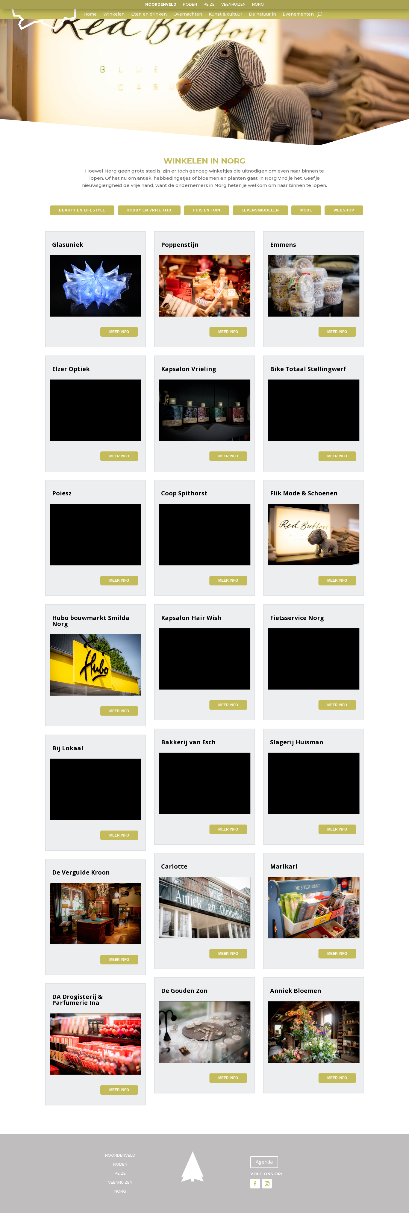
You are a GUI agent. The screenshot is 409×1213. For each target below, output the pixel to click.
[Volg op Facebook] (255, 1183)
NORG (258, 4)
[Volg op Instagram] (267, 1183)
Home (90, 14)
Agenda (264, 1161)
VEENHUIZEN (233, 4)
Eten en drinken (149, 14)
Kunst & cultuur (225, 14)
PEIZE (209, 4)
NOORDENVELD (160, 4)
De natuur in (262, 14)
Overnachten (187, 14)
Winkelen (114, 14)
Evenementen (298, 14)
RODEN (190, 4)
